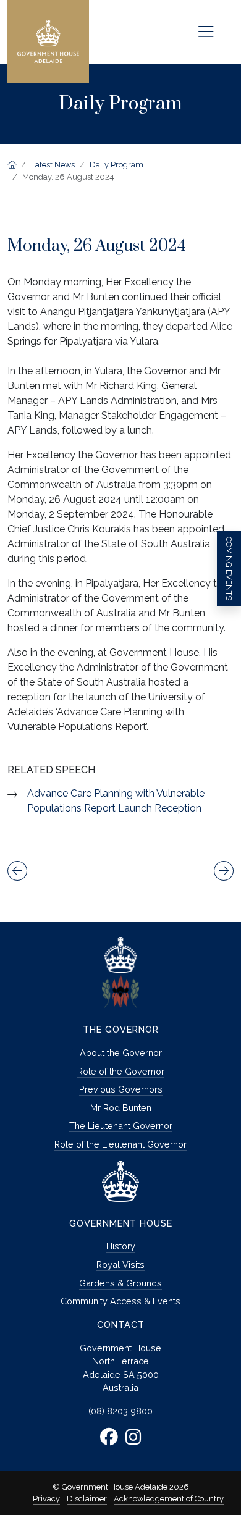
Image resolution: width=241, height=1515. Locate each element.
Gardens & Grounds (120, 1283)
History (120, 1246)
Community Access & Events (120, 1301)
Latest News (53, 164)
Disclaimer (87, 1498)
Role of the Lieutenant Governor (120, 1144)
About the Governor (121, 1052)
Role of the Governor (120, 1071)
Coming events (229, 568)
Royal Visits (120, 1264)
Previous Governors (121, 1089)
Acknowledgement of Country (169, 1498)
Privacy (46, 1498)
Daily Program (116, 164)
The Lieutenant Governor (120, 1125)
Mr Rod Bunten (120, 1107)
